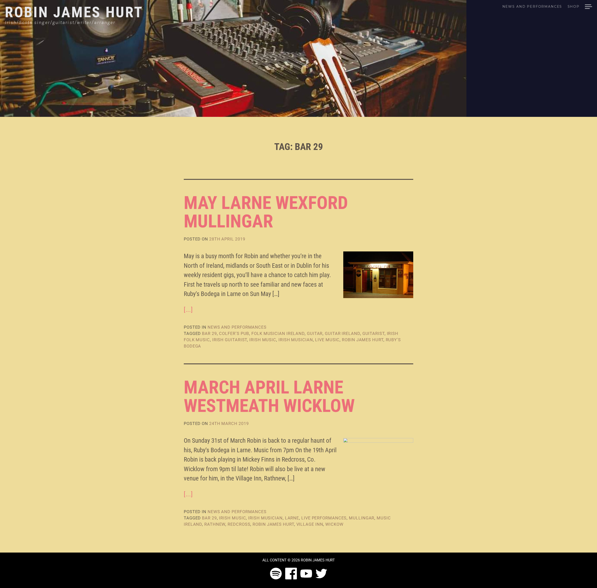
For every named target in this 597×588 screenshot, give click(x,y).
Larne (292, 517)
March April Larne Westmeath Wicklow (269, 396)
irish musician (295, 339)
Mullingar (361, 517)
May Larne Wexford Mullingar (266, 212)
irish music (262, 339)
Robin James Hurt (74, 12)
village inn (309, 524)
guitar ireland (342, 333)
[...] (188, 309)
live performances (324, 517)
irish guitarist (229, 339)
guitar (315, 333)
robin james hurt (362, 339)
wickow (334, 524)
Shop (574, 7)
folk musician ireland (278, 333)
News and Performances (532, 7)
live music (327, 339)
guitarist (373, 333)
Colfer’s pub (234, 333)
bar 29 (209, 333)
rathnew (214, 524)
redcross (239, 524)
